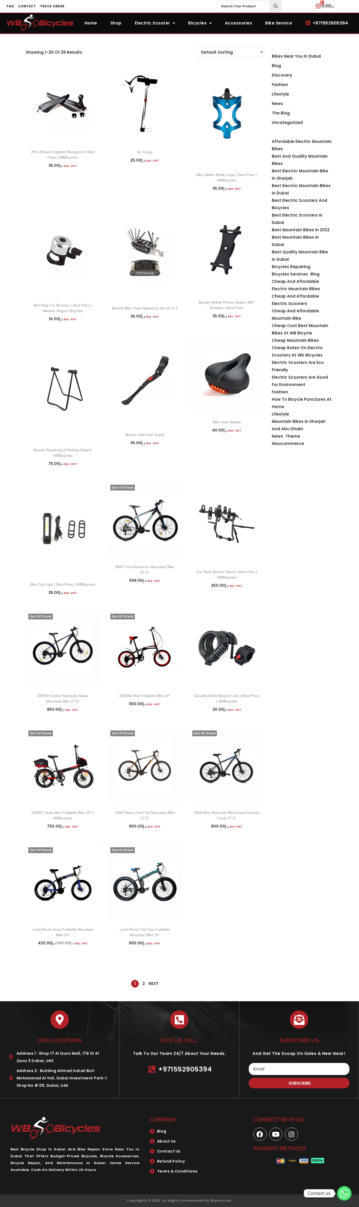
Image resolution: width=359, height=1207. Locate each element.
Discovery (282, 75)
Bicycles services (290, 274)
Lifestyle (280, 94)
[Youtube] (275, 1134)
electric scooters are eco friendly (298, 366)
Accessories (238, 23)
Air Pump (144, 152)
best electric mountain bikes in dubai (301, 189)
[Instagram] (291, 1134)
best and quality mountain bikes (300, 159)
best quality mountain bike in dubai (300, 255)
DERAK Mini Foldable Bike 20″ (145, 696)
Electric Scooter (152, 23)
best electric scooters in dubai (297, 218)
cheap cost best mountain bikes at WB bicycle (300, 329)
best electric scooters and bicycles (299, 204)
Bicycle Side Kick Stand (144, 435)
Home (90, 23)
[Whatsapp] (344, 1193)
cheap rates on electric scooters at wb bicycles (297, 351)
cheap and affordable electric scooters (295, 299)
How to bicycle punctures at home (301, 403)
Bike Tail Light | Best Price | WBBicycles (62, 584)
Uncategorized (287, 122)
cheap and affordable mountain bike (295, 314)
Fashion (280, 84)
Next (153, 983)
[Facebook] (259, 1134)
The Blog (281, 113)
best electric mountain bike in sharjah (300, 174)
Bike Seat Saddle (227, 422)
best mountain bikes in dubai (295, 240)
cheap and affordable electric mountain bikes (296, 285)
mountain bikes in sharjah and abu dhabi (299, 425)
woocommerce (288, 443)
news (277, 436)
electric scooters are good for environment (300, 380)
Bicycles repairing (291, 266)
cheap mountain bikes (295, 340)
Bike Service (278, 23)
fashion (280, 392)
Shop (116, 23)
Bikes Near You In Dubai (296, 56)
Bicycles (197, 23)
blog (276, 65)
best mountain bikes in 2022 (301, 230)
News (277, 103)
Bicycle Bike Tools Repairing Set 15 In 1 (145, 308)
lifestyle (280, 414)
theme (292, 436)
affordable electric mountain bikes (302, 145)
